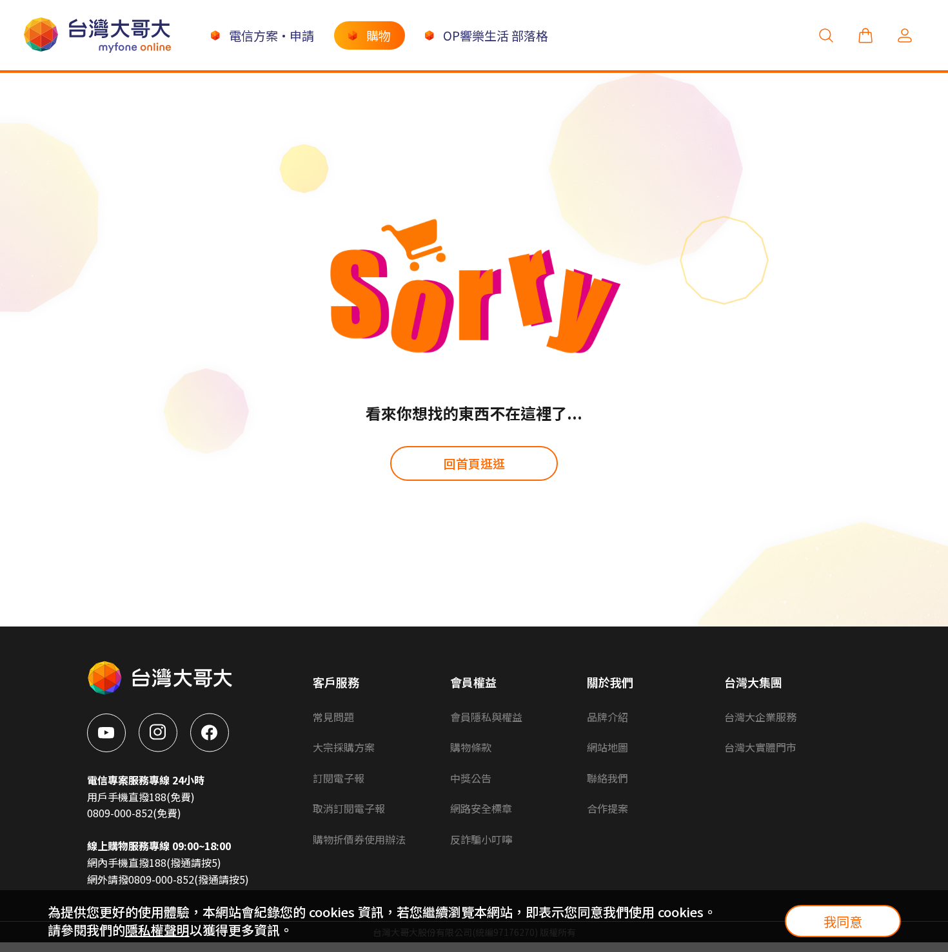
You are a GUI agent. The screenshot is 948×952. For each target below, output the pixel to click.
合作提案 (607, 808)
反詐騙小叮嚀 (481, 839)
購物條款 (470, 747)
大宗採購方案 (344, 747)
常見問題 (333, 716)
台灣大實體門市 (760, 747)
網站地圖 (607, 747)
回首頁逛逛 (474, 463)
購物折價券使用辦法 (359, 839)
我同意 (843, 921)
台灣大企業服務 (760, 716)
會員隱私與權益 (486, 716)
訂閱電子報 (338, 778)
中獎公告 (470, 778)
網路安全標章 (481, 808)
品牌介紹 (607, 716)
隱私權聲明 (157, 929)
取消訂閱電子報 (349, 808)
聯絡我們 (607, 778)
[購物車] (865, 35)
